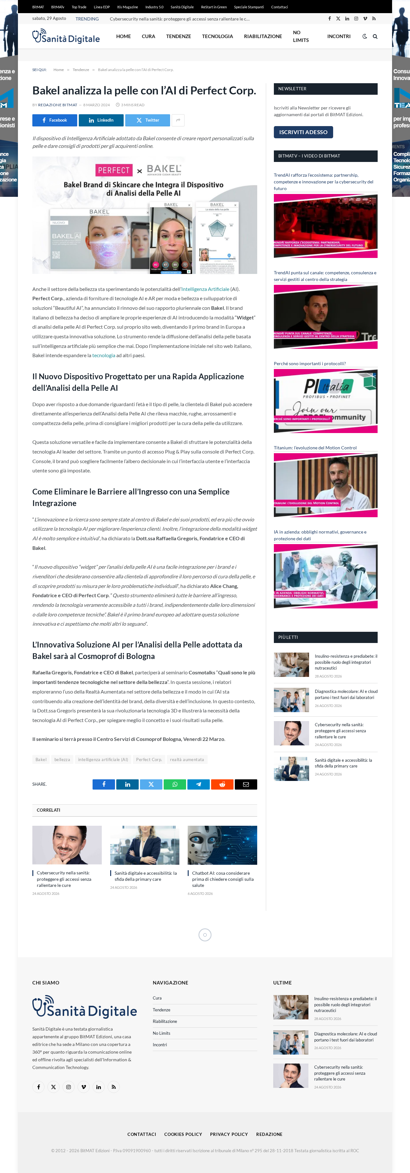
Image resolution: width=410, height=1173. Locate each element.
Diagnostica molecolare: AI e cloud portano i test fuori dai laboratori (346, 694)
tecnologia (103, 355)
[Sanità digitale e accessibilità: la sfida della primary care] (145, 845)
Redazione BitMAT (58, 104)
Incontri (339, 36)
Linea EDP (102, 7)
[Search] (375, 36)
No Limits (301, 36)
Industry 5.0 (154, 7)
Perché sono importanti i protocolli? (310, 363)
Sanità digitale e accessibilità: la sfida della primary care (146, 876)
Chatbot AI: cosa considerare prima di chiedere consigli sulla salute (223, 879)
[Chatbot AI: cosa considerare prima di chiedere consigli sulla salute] (222, 845)
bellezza (62, 759)
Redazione (269, 1134)
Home (123, 36)
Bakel (41, 759)
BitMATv (57, 7)
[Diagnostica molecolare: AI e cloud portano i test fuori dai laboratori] (291, 700)
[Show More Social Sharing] (178, 120)
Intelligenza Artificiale (205, 289)
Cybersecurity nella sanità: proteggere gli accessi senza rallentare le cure (181, 18)
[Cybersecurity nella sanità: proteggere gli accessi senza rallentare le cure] (67, 845)
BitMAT (38, 7)
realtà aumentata (187, 759)
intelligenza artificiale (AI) (103, 759)
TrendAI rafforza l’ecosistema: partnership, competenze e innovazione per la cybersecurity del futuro (323, 181)
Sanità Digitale (182, 7)
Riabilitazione (263, 36)
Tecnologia (217, 36)
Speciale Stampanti (249, 7)
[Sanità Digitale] (66, 36)
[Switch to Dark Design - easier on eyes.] (365, 36)
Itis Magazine (127, 7)
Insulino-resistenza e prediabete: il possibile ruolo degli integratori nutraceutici (346, 662)
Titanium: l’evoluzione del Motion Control (315, 447)
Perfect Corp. (149, 759)
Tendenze (178, 36)
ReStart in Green (214, 7)
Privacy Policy (229, 1134)
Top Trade (79, 7)
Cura (148, 36)
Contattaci (279, 7)
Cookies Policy (183, 1134)
